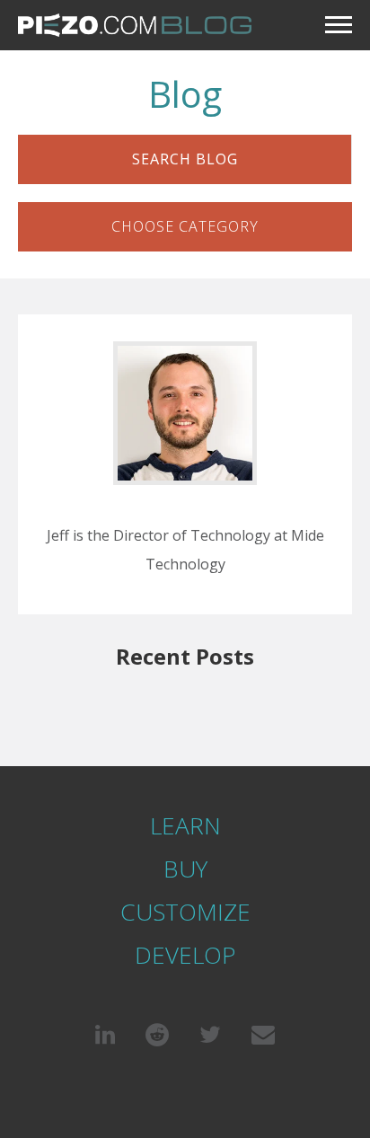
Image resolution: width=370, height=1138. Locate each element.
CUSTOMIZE (185, 911)
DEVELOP (185, 954)
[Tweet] (210, 1033)
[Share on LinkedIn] (105, 1033)
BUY (185, 868)
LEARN (185, 825)
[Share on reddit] (157, 1033)
